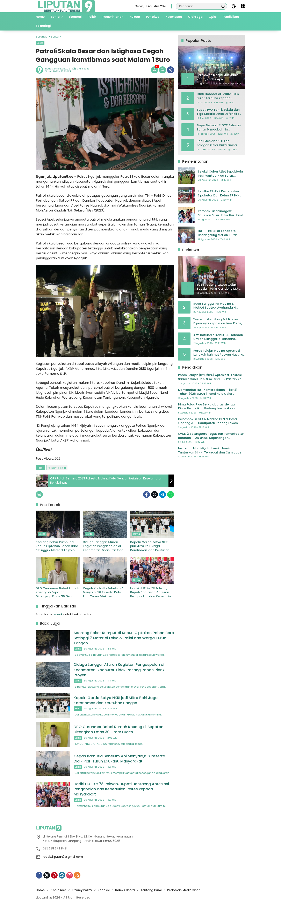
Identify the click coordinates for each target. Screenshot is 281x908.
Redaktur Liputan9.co (57, 69)
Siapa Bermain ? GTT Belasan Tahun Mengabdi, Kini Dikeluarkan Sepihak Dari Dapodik (219, 127)
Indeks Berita (125, 890)
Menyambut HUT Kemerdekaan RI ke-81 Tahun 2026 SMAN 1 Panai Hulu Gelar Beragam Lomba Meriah (207, 392)
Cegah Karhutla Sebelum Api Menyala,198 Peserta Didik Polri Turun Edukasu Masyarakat (104, 592)
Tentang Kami (150, 890)
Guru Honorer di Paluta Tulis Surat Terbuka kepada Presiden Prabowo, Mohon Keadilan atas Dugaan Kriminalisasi (218, 96)
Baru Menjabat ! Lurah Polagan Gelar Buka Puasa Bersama (217, 143)
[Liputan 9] (67, 6)
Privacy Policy (82, 890)
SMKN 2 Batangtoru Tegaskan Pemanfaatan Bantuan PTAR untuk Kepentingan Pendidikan (211, 436)
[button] (223, 6)
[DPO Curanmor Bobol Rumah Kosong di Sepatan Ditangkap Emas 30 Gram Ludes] (58, 570)
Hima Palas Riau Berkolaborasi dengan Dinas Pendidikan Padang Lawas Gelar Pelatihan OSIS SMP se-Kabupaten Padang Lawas (210, 407)
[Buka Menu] (242, 6)
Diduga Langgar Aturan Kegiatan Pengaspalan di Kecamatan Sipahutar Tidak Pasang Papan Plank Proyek (104, 546)
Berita (40, 43)
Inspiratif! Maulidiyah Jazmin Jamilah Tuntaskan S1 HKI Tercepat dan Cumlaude (209, 450)
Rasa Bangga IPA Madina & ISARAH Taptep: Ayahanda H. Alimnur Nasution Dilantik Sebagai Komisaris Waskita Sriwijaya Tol (218, 306)
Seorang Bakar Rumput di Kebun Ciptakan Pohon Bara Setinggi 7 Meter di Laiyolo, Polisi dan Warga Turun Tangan (57, 546)
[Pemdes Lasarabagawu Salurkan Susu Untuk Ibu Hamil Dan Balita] (186, 215)
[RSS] (77, 875)
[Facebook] (146, 494)
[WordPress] (62, 875)
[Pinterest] (54, 875)
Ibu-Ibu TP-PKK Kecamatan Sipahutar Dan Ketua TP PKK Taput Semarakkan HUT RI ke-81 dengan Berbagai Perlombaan (220, 194)
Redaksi (103, 890)
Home (40, 890)
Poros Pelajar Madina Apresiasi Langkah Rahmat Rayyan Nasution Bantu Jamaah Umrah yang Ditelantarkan (219, 353)
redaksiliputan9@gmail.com (63, 857)
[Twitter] (154, 494)
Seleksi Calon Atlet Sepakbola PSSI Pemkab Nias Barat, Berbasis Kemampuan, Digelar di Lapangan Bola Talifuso (220, 174)
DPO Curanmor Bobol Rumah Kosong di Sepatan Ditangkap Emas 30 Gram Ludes (57, 592)
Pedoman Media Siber (183, 890)
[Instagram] (69, 875)
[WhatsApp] (170, 494)
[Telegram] (162, 494)
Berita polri (58, 468)
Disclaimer (58, 890)
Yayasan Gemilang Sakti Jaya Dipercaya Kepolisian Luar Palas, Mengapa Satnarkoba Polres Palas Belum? (217, 321)
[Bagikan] (170, 69)
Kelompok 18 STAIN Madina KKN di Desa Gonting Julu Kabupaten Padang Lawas (208, 421)
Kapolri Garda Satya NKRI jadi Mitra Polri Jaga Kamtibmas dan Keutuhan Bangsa (150, 546)
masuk (58, 614)
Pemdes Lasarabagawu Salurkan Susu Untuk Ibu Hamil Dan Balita (220, 213)
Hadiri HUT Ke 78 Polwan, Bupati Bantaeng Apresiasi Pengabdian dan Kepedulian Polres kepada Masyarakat (151, 592)
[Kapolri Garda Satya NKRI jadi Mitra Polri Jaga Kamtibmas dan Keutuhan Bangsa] (152, 524)
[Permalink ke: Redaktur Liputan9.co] (40, 70)
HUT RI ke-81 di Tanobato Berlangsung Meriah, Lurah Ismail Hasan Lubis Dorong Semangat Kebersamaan (218, 233)
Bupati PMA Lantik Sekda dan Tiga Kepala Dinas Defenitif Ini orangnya (219, 112)
